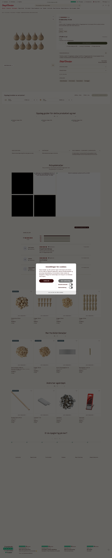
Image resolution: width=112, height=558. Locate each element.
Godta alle (46, 280)
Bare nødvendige (65, 280)
